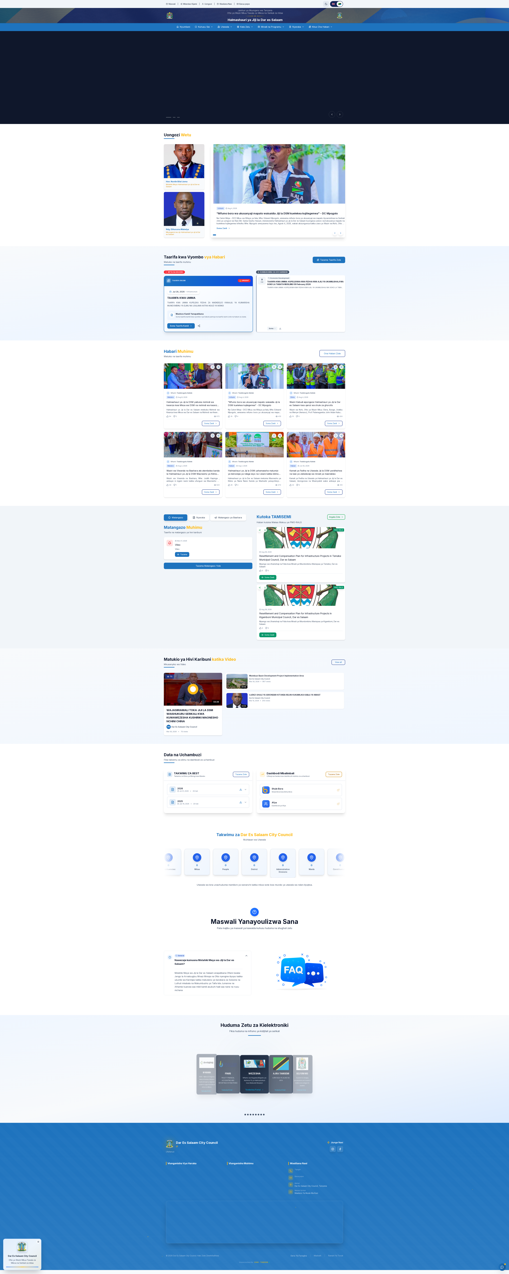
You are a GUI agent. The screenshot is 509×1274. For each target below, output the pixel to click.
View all (338, 669)
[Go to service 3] (250, 1122)
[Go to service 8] (264, 1122)
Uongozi (208, 4)
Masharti (317, 1263)
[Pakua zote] (240, 797)
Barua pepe (244, 4)
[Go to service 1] (245, 1122)
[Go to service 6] (258, 1122)
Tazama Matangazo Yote (208, 573)
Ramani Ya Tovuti (335, 1263)
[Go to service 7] (261, 1122)
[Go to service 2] (248, 1122)
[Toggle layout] (38, 1241)
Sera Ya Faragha (299, 1263)
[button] (207, 978)
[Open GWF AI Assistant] (502, 1267)
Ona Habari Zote (332, 361)
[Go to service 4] (253, 1122)
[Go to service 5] (256, 1122)
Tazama (183, 562)
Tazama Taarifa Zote (330, 267)
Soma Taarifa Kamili (179, 333)
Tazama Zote (241, 782)
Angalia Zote (334, 524)
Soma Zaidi (219, 236)
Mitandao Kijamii (190, 4)
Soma (271, 336)
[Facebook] (340, 1156)
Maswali (172, 4)
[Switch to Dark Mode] (326, 4)
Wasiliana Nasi (226, 4)
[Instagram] (333, 1156)
